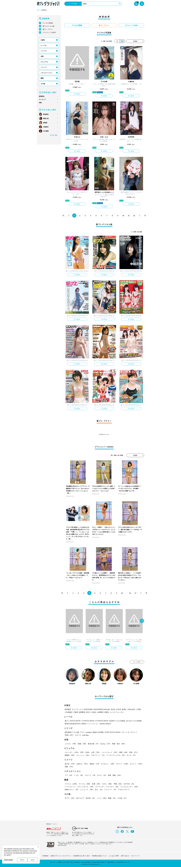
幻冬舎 (118, 709)
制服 (82, 744)
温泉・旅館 (115, 775)
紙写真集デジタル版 (72, 732)
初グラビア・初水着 (86, 798)
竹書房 (75, 712)
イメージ (44, 67)
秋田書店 (68, 709)
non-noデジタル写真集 (134, 721)
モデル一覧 (53, 135)
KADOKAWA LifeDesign (101, 709)
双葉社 (106, 712)
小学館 (138, 709)
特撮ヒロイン (72, 789)
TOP (38, 10)
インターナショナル (116, 755)
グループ (90, 775)
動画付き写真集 (98, 732)
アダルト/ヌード (124, 789)
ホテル (102, 775)
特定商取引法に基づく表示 (81, 855)
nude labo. (85, 735)
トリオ (79, 775)
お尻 (95, 752)
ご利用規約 (45, 855)
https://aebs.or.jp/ (62, 845)
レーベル (44, 45)
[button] (142, 621)
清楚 (69, 767)
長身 (133, 752)
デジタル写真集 (48, 23)
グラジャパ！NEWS (49, 32)
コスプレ (71, 744)
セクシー (136, 764)
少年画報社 (69, 712)
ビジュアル (44, 62)
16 (130, 593)
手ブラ (70, 798)
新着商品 (41, 96)
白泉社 (94, 712)
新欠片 (88, 712)
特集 (40, 102)
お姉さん (82, 764)
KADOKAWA (88, 709)
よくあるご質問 (114, 855)
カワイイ (122, 764)
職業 (42, 78)
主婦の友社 (131, 709)
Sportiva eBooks (105, 724)
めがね (105, 744)
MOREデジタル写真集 (117, 721)
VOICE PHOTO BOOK (113, 732)
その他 (43, 83)
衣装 (42, 56)
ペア (69, 775)
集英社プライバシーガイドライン (61, 855)
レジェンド (87, 789)
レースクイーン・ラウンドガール (79, 787)
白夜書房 (100, 712)
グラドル (71, 784)
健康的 (70, 755)
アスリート (110, 789)
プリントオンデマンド (129, 732)
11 (129, 215)
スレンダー (72, 752)
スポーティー (98, 755)
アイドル (85, 784)
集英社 (124, 709)
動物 (112, 798)
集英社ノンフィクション (90, 724)
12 (134, 215)
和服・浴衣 (119, 744)
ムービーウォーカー (117, 712)
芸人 (99, 789)
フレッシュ (83, 755)
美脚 (123, 752)
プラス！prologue (86, 732)
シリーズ (44, 51)
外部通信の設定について (99, 855)
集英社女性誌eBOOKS (73, 724)
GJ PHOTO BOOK (101, 721)
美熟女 (95, 764)
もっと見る (137, 662)
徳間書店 (82, 712)
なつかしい (108, 764)
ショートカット (109, 752)
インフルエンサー (129, 787)
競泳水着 (94, 744)
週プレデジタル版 (48, 26)
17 (135, 593)
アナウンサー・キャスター (107, 787)
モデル (107, 784)
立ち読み (77, 94)
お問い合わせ (125, 855)
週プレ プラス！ (48, 29)
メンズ (102, 798)
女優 (96, 784)
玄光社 (113, 709)
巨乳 (85, 752)
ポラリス (78, 735)
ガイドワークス (77, 709)
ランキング (42, 99)
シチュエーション (46, 73)
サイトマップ (135, 855)
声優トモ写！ (69, 735)
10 (123, 215)
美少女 (70, 764)
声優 (118, 784)
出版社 (43, 40)
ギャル (132, 755)
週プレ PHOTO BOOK (73, 721)
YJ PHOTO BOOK (87, 721)
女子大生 (129, 784)
